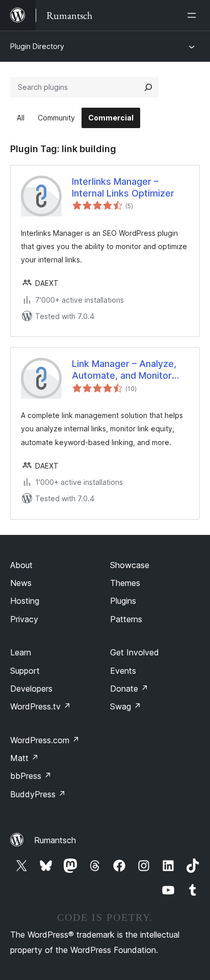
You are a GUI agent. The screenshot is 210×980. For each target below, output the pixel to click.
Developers (31, 688)
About (21, 565)
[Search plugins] (148, 87)
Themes (125, 583)
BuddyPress (38, 794)
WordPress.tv (40, 706)
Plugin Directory (37, 46)
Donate (129, 688)
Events (123, 671)
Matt (24, 758)
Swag (125, 706)
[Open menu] (193, 15)
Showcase (129, 565)
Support (25, 671)
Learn (20, 652)
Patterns (126, 619)
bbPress (30, 776)
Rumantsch (55, 840)
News (21, 583)
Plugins (123, 601)
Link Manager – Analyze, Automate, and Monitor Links (124, 370)
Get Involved (134, 652)
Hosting (24, 601)
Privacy (24, 619)
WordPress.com (45, 740)
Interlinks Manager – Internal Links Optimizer (123, 187)
